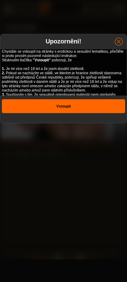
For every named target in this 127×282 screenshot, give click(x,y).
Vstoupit (63, 106)
